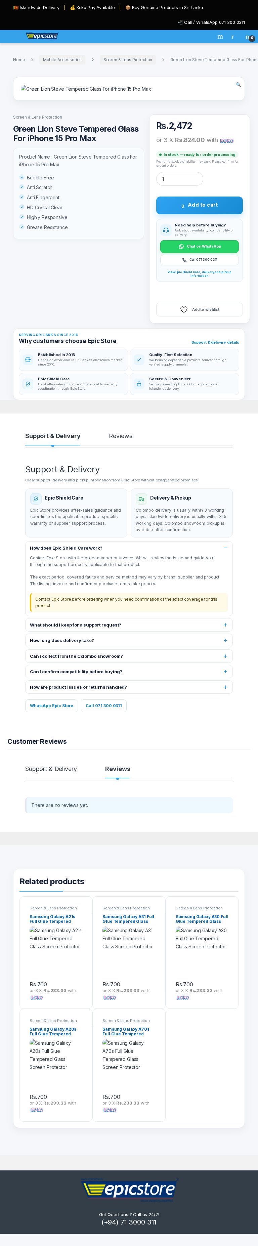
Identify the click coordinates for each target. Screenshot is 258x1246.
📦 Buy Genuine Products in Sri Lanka (164, 7)
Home (19, 59)
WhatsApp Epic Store (51, 705)
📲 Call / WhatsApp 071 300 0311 (211, 22)
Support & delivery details (215, 342)
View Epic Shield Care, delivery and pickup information (199, 273)
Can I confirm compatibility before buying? (76, 671)
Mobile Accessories (62, 59)
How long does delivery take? (62, 640)
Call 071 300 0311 (104, 705)
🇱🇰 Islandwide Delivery (36, 7)
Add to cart (203, 205)
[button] (238, 85)
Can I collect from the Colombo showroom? (76, 656)
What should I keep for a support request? (75, 625)
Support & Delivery (52, 436)
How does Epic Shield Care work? (66, 548)
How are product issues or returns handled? (78, 687)
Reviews (120, 436)
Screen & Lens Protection (128, 59)
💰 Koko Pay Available (92, 7)
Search (221, 36)
